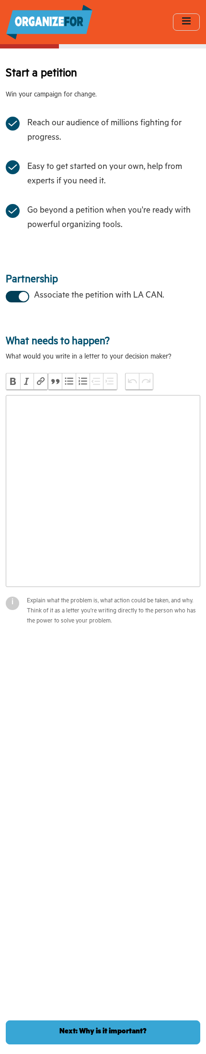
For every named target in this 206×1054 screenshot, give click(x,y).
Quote (55, 381)
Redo (146, 381)
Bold (13, 381)
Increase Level (110, 381)
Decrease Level (96, 381)
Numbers (83, 381)
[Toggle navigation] (186, 21)
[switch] (16, 295)
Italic (27, 381)
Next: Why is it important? (103, 1032)
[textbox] (103, 491)
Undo (132, 381)
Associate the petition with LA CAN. (99, 296)
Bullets (69, 381)
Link (40, 381)
